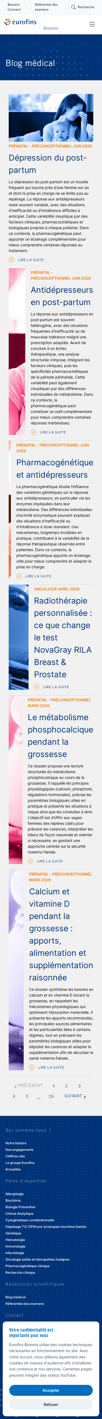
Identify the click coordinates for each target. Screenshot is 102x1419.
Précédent (30, 1086)
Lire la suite (30, 260)
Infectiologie (14, 1253)
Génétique (13, 1233)
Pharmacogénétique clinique (27, 1266)
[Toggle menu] (92, 24)
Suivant (73, 1096)
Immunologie (15, 1246)
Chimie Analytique (19, 1213)
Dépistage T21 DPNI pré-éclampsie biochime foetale (45, 1227)
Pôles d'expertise (25, 1181)
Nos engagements (19, 1150)
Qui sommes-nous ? (28, 1130)
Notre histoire (15, 1143)
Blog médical (15, 1297)
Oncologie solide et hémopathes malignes (37, 1259)
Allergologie (14, 1194)
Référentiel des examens (46, 6)
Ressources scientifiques (35, 1284)
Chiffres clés (15, 1156)
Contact (14, 1316)
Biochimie (13, 1200)
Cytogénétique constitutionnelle (29, 1220)
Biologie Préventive (20, 1207)
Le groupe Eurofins (19, 1163)
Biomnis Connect (14, 6)
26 (51, 1097)
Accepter (51, 1390)
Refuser (51, 1404)
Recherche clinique (20, 1272)
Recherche (86, 7)
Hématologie (15, 1240)
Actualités (13, 1169)
